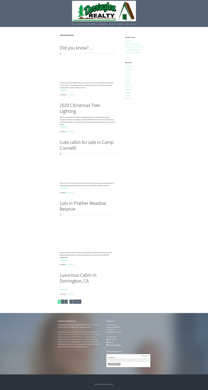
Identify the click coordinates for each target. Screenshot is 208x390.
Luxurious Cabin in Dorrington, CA (78, 278)
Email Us (110, 342)
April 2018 (127, 95)
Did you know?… (76, 48)
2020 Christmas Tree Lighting (80, 108)
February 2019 (128, 89)
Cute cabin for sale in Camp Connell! (87, 145)
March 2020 (128, 83)
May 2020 (127, 78)
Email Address (112, 357)
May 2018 (127, 92)
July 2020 (127, 72)
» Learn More (66, 90)
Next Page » (77, 302)
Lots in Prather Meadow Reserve (83, 206)
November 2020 (129, 69)
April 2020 (127, 81)
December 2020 (129, 66)
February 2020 (128, 86)
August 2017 (128, 98)
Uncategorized (70, 95)
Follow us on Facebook (114, 345)
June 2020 (127, 75)
